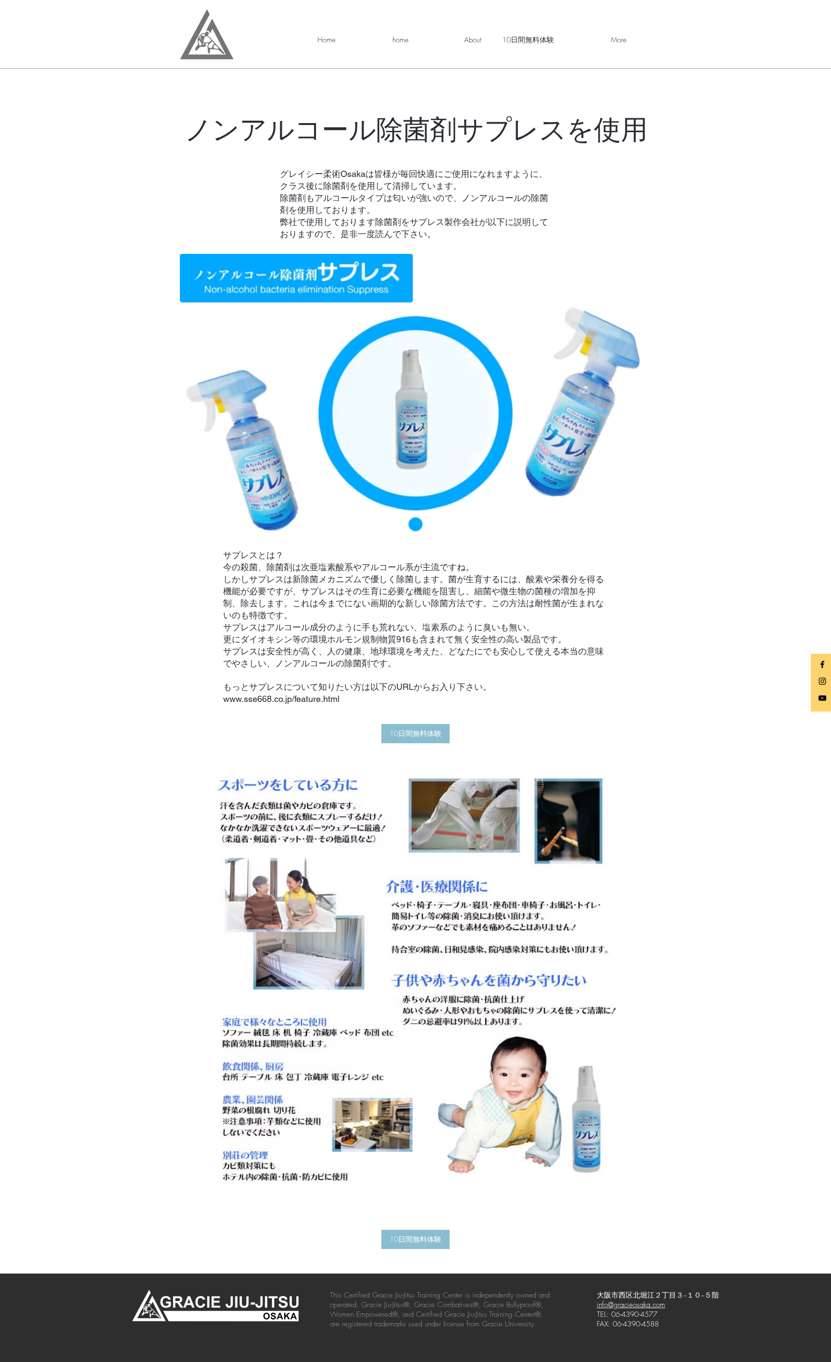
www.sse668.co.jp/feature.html (281, 699)
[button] (452, 40)
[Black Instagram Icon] (822, 681)
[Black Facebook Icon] (822, 664)
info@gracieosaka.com (631, 1305)
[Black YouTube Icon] (822, 698)
